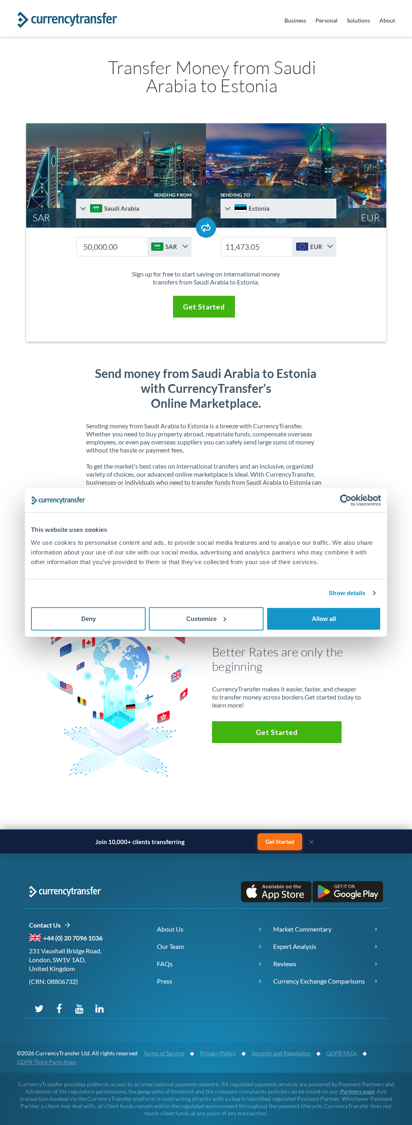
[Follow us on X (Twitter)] (39, 1008)
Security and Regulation (281, 1053)
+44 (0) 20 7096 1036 (73, 938)
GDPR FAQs (341, 1053)
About (387, 20)
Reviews (284, 963)
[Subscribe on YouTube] (79, 1008)
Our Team (170, 946)
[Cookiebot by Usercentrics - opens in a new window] (346, 500)
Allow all (324, 618)
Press (164, 981)
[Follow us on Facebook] (59, 1008)
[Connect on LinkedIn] (99, 1008)
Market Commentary (302, 929)
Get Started (280, 841)
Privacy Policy (218, 1053)
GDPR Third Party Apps (46, 1062)
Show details (347, 592)
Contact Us (46, 925)
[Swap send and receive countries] (206, 228)
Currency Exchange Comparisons (319, 981)
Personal (326, 20)
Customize (201, 618)
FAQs (165, 963)
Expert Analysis (294, 946)
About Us (170, 929)
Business (295, 20)
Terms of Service (163, 1053)
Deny (88, 618)
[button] (204, 307)
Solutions (358, 20)
